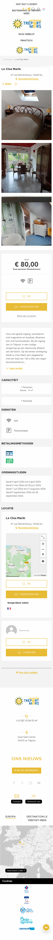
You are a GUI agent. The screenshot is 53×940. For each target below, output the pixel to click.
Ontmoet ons (33, 801)
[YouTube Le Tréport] (39, 783)
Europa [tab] (10, 816)
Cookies (7, 881)
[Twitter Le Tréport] (22, 783)
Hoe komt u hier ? (16, 870)
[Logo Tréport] (26, 701)
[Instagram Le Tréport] (30, 783)
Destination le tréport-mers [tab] (37, 818)
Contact (17, 801)
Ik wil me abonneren (26, 770)
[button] (38, 9)
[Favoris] (33, 9)
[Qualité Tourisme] (26, 900)
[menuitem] (27, 4)
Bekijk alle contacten (26, 316)
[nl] (44, 9)
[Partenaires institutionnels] (26, 889)
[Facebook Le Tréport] (14, 783)
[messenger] (46, 930)
